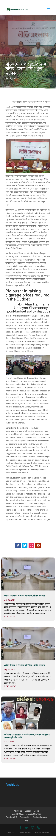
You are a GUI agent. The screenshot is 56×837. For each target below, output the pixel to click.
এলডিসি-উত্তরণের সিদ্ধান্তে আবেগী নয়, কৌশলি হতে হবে (24, 596)
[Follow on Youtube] (38, 545)
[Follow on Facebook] (18, 545)
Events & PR (11, 817)
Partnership (25, 817)
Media (36, 811)
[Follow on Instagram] (31, 545)
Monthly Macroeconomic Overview (26, 814)
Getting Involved (40, 817)
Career (28, 811)
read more (9, 617)
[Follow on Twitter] (24, 545)
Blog (26, 820)
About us (18, 811)
